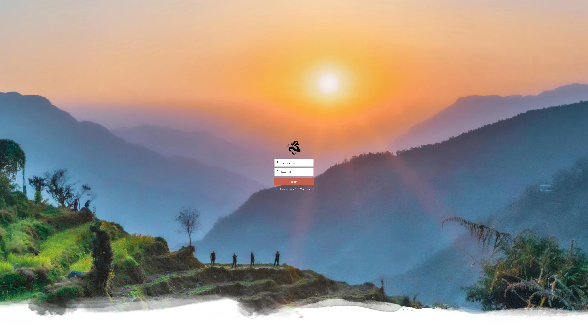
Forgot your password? (285, 189)
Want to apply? (307, 189)
